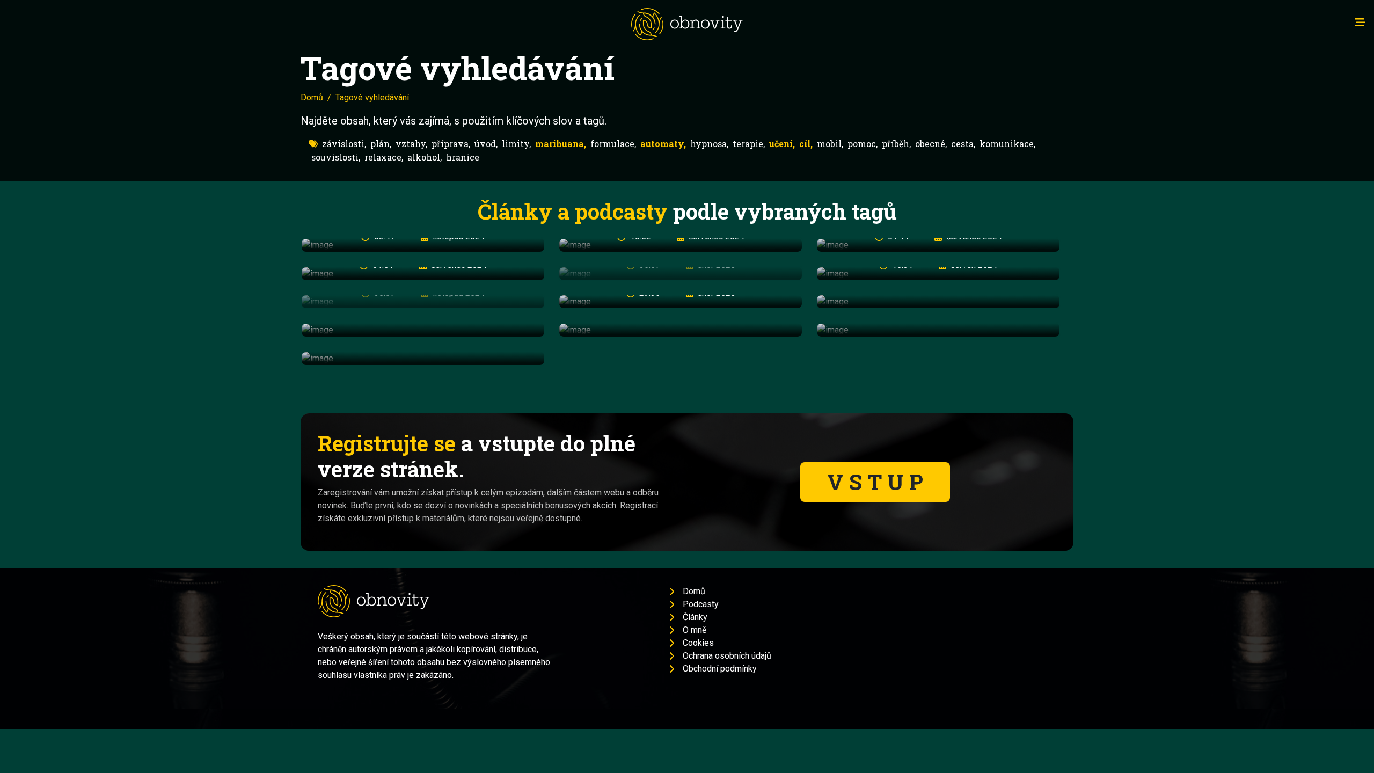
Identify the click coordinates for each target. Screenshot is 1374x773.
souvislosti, (335, 157)
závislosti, (344, 143)
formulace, (613, 143)
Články (695, 617)
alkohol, (424, 157)
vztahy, (411, 143)
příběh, (896, 143)
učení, (782, 143)
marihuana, (560, 143)
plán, (380, 143)
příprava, (451, 143)
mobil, (830, 143)
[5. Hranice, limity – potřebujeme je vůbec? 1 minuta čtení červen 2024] (938, 330)
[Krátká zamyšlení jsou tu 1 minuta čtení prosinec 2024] (423, 358)
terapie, (749, 143)
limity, (516, 143)
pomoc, (862, 143)
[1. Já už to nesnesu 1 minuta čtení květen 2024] (938, 302)
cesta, (963, 143)
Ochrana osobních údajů (727, 656)
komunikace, (1007, 143)
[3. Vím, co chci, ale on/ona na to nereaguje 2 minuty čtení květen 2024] (423, 330)
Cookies (698, 643)
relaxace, (383, 157)
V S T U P (875, 482)
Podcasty (701, 604)
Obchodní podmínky (720, 668)
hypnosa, (709, 143)
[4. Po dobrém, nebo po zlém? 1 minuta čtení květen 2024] (680, 330)
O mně (694, 630)
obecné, (931, 143)
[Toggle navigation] (1360, 23)
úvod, (486, 143)
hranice (462, 157)
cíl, (806, 143)
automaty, (663, 143)
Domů (312, 97)
